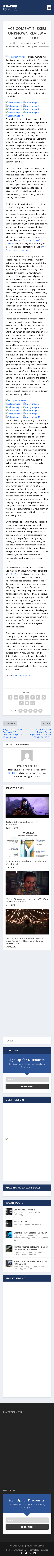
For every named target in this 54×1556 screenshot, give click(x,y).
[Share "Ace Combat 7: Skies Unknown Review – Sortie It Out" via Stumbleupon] (21, 703)
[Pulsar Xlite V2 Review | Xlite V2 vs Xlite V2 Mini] (9, 1263)
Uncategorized (37, 1238)
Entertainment (12, 46)
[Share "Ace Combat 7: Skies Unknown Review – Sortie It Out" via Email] (27, 703)
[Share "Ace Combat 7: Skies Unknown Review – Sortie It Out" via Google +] (21, 697)
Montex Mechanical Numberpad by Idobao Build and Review (31, 1248)
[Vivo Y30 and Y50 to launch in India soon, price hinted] (27, 844)
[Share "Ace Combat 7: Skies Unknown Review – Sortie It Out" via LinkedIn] (38, 697)
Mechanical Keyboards (34, 1252)
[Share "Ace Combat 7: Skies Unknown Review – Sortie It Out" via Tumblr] (27, 697)
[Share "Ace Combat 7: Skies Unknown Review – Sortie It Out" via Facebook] (10, 697)
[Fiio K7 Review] (9, 1223)
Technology (18, 1214)
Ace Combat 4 (17, 574)
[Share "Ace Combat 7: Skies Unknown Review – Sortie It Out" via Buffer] (43, 697)
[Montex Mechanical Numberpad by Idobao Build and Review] (9, 1248)
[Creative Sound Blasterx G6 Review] (9, 1234)
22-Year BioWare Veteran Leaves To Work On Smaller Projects (27, 900)
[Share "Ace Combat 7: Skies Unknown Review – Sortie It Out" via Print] (32, 703)
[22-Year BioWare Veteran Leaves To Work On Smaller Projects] (27, 883)
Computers (29, 1212)
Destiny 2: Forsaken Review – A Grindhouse (21, 823)
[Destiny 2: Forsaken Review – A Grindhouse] (27, 806)
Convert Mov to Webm (24, 1209)
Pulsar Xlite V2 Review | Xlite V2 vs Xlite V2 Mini (30, 1262)
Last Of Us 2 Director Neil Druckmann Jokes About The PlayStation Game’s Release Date (25, 941)
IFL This (20, 1546)
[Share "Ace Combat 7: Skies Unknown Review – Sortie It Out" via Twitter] (16, 697)
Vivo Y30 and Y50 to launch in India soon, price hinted (27, 862)
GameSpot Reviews (22, 675)
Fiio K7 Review (20, 1221)
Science (44, 1550)
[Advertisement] (25, 1123)
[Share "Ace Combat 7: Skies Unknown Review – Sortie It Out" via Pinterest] (32, 697)
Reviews (28, 1224)
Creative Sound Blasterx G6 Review (30, 1232)
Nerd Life (12, 773)
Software (37, 1212)
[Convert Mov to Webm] (9, 1211)
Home (9, 1550)
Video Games (25, 46)
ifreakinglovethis (24, 43)
